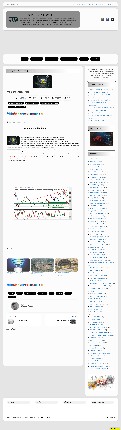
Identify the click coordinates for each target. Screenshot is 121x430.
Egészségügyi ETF (95, 301)
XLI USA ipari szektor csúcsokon (99, 113)
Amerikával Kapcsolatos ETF (98, 203)
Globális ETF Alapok (95, 180)
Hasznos (83, 59)
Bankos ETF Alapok (95, 337)
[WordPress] (25, 114)
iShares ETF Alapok (99, 4)
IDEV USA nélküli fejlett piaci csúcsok (100, 110)
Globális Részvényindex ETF (98, 213)
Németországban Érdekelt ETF (98, 218)
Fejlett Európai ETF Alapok (97, 182)
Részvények (68, 402)
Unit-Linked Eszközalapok (97, 278)
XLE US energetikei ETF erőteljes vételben (102, 108)
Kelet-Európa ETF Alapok (97, 348)
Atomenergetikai (30, 293)
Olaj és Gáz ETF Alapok (96, 317)
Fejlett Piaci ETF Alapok (87, 4)
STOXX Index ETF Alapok (97, 231)
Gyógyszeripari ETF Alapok (97, 363)
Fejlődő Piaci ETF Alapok (97, 216)
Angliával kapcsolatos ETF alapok (99, 260)
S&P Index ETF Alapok (96, 174)
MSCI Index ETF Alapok (96, 177)
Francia (12, 297)
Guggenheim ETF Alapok (97, 340)
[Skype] (37, 114)
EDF (52, 293)
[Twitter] (10, 114)
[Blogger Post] (20, 114)
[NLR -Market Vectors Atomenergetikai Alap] (43, 203)
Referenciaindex (50, 59)
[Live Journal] (29, 114)
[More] (42, 114)
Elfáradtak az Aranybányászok (62, 272)
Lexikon (24, 59)
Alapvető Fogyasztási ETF (97, 358)
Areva (12, 293)
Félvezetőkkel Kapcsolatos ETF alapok (101, 335)
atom (19, 293)
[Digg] (39, 114)
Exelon (69, 293)
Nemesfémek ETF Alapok (97, 239)
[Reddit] (16, 114)
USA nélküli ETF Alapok (96, 221)
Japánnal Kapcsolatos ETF (97, 343)
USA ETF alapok (94, 229)
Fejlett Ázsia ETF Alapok (96, 356)
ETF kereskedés (36, 59)
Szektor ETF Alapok (95, 172)
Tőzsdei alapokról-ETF (68, 59)
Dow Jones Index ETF (96, 309)
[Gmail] (27, 114)
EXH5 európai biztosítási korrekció (100, 92)
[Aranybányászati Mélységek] (42, 265)
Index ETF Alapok (76, 4)
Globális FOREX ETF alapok (97, 296)
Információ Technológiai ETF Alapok (100, 353)
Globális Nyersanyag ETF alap (98, 244)
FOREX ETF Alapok (95, 270)
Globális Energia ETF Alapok (50, 103)
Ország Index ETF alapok (97, 208)
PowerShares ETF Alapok (97, 226)
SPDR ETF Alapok (95, 169)
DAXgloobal (43, 293)
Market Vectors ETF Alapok (18, 107)
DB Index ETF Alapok (96, 252)
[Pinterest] (14, 114)
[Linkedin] (12, 114)
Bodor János (22, 98)
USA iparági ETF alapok (96, 293)
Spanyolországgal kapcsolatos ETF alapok (102, 262)
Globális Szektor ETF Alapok (98, 304)
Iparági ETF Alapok (95, 185)
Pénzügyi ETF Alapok (96, 205)
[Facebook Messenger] (23, 114)
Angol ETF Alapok (95, 319)
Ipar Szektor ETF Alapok (96, 325)
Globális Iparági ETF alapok (98, 369)
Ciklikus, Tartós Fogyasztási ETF (99, 332)
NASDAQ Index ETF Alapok (97, 268)
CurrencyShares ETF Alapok (98, 288)
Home (9, 71)
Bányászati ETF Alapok (96, 322)
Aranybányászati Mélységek (37, 272)
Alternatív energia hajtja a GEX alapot (15, 272)
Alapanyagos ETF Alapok (97, 250)
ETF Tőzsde (11, 402)
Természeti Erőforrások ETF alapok (100, 286)
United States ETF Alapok (97, 330)
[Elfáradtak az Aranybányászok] (66, 265)
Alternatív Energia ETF (20, 71)
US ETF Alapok (94, 345)
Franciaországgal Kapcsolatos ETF (99, 237)
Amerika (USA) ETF (110, 4)
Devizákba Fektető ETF (96, 224)
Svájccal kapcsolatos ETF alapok (99, 366)
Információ (95, 59)
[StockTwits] (35, 114)
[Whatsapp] (18, 114)
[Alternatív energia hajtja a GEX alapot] (18, 265)
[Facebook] (8, 114)
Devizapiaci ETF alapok (96, 255)
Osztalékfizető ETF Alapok (97, 193)
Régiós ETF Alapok (95, 211)
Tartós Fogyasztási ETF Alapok (98, 327)
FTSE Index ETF (94, 299)
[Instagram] (33, 114)
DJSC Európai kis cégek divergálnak (100, 100)
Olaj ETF (92, 291)
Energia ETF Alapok (33, 103)
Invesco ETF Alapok (95, 281)
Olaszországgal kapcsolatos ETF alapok (101, 283)
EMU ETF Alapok (94, 234)
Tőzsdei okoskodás (95, 361)
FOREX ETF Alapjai (95, 306)
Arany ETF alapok (95, 350)
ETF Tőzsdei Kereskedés (36, 15)
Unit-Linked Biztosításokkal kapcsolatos (101, 312)
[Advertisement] (60, 42)
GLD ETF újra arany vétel (97, 120)
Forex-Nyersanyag (98, 402)
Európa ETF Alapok (95, 198)
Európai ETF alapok (95, 190)
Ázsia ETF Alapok (94, 273)
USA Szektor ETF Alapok (96, 187)
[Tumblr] (31, 114)
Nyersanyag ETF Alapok (96, 195)
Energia (60, 293)
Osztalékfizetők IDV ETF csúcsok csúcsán (102, 90)
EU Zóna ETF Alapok (95, 200)
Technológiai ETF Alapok (97, 242)
